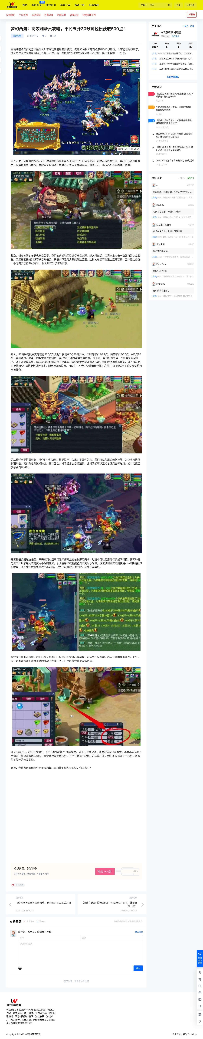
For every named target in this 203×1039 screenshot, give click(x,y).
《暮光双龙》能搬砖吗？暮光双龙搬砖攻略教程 (182, 296)
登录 (178, 5)
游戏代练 (79, 5)
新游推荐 (94, 5)
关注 (186, 26)
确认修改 (139, 932)
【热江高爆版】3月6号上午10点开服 (178, 237)
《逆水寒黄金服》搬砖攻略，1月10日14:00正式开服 (43, 902)
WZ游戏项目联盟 (32, 1034)
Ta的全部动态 (173, 77)
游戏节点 (65, 5)
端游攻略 (17, 36)
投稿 (193, 14)
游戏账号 (51, 5)
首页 (24, 5)
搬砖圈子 (37, 4)
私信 (192, 26)
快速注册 (190, 5)
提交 (138, 968)
